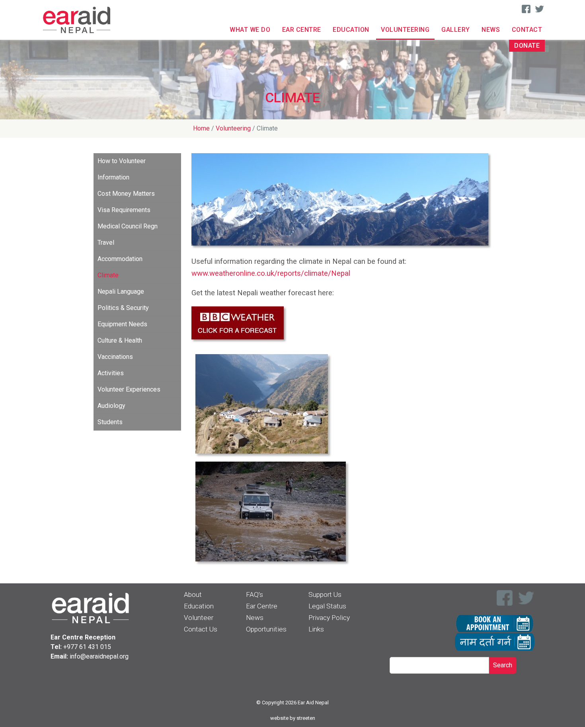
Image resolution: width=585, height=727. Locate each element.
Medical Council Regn (128, 226)
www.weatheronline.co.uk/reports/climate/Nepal (270, 273)
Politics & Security (123, 308)
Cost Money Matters (126, 193)
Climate (108, 275)
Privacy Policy (329, 618)
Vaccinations (115, 357)
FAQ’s (254, 594)
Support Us (324, 594)
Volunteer (198, 618)
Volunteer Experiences (129, 389)
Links (316, 629)
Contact (527, 29)
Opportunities (266, 629)
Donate (527, 45)
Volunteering (405, 29)
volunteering (233, 128)
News (491, 29)
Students (110, 422)
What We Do (250, 29)
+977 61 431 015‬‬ (87, 647)
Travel (106, 242)
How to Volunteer (122, 161)
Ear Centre (301, 29)
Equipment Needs (122, 324)
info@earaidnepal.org (99, 656)
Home (201, 128)
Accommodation (120, 259)
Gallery (455, 29)
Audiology (111, 405)
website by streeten (292, 718)
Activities (111, 373)
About (193, 594)
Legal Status (327, 606)
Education (351, 29)
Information (113, 177)
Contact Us (200, 629)
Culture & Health (120, 340)
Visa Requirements (124, 210)
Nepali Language (121, 291)
